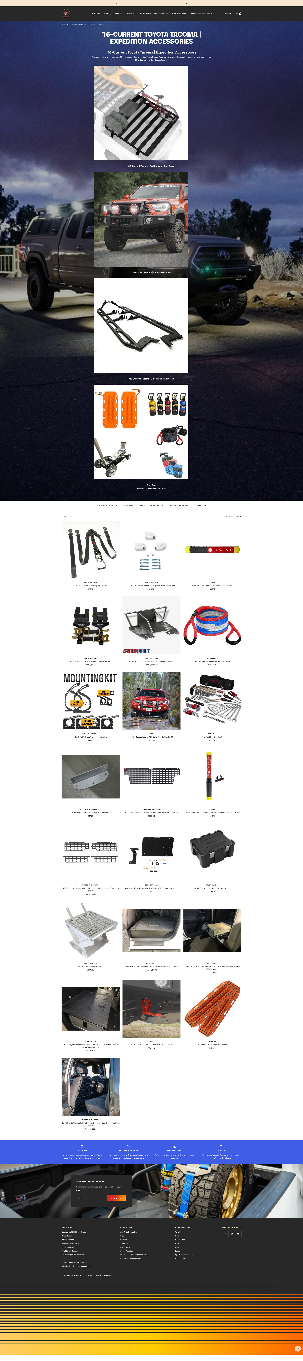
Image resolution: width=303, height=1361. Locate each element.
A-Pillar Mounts (129, 505)
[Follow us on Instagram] (231, 1234)
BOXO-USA (212, 734)
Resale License (68, 1240)
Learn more (160, 3)
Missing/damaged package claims (75, 1262)
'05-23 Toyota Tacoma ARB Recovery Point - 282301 (151, 1045)
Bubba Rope (212, 658)
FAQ (63, 1259)
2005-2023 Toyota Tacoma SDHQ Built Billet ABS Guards (151, 586)
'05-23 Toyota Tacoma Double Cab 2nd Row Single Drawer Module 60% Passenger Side (90, 1046)
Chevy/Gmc (180, 1240)
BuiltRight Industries (151, 809)
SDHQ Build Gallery (179, 13)
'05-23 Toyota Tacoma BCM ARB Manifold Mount (90, 813)
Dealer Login (67, 1236)
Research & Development (201, 13)
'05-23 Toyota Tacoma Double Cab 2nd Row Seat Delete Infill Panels (151, 966)
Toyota (178, 1232)
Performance (145, 13)
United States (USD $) (70, 1275)
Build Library (180, 1259)
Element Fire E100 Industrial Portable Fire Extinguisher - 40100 (212, 813)
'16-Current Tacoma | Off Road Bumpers (152, 272)
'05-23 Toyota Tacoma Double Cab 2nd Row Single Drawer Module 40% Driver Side (212, 967)
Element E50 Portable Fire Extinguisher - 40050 (212, 586)
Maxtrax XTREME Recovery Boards (212, 1045)
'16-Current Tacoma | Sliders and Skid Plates (151, 379)
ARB (151, 734)
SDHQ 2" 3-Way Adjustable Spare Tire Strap (91, 586)
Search (228, 13)
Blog (122, 1236)
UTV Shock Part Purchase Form (133, 1255)
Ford (177, 1236)
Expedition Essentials (90, 809)
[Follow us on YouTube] (238, 1234)
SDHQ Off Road (90, 582)
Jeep (177, 1247)
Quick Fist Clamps (91, 734)
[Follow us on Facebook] (225, 1234)
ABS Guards (201, 505)
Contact (123, 1240)
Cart (237, 13)
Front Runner (212, 885)
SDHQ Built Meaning (128, 1232)
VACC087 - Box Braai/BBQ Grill (91, 966)
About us (124, 1243)
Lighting (107, 13)
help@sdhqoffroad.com (221, 1158)
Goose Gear (151, 963)
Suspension (131, 13)
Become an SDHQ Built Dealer (74, 1232)
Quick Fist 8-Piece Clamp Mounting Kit (91, 737)
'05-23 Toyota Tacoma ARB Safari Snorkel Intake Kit (151, 737)
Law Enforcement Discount (73, 1255)
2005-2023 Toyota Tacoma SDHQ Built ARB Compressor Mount (151, 888)
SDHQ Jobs (125, 1247)
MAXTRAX (212, 1041)
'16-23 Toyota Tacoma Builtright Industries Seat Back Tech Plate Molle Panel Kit (91, 1124)
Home (64, 25)
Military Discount (69, 1247)
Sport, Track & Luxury (184, 1255)
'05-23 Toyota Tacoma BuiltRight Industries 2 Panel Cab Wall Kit (151, 813)
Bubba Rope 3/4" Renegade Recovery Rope (212, 661)
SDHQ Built (95, 13)
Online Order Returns (70, 1243)
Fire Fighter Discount (70, 1251)
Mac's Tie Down (90, 658)
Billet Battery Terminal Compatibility (77, 1266)
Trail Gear (151, 485)
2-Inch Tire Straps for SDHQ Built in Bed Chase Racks (90, 661)
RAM (177, 1243)
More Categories (161, 13)
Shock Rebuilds (126, 1251)
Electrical (119, 13)
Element (212, 582)
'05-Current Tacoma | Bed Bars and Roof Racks (151, 166)
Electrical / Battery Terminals (152, 505)
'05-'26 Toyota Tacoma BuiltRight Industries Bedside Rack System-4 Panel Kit (90, 889)
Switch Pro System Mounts (180, 505)
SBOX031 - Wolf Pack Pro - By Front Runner (212, 888)
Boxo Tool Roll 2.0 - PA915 (212, 737)
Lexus (177, 1251)
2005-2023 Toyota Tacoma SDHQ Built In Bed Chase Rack (151, 661)
